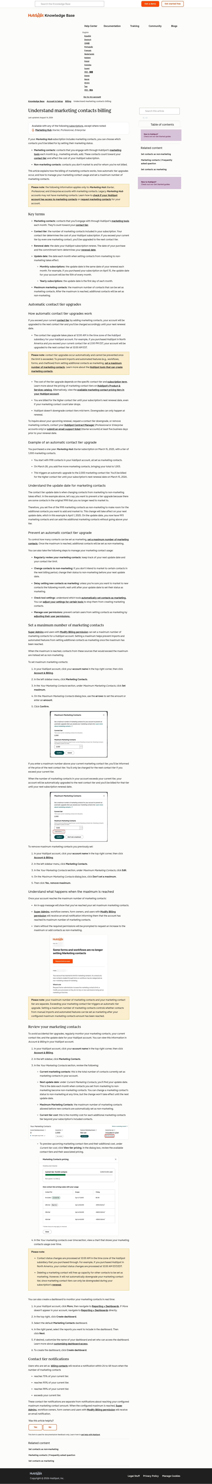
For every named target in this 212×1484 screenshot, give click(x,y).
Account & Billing (43, 673)
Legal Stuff (134, 1476)
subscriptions (76, 126)
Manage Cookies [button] (171, 1476)
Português (88, 47)
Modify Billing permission (74, 632)
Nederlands (89, 54)
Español (87, 36)
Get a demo (150, 4)
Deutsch (87, 40)
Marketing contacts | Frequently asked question (52, 1455)
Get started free (173, 4)
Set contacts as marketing (41, 1461)
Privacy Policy (151, 1476)
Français (87, 51)
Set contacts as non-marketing (43, 1449)
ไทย (85, 87)
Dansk (87, 76)
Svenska (87, 65)
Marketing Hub (43, 130)
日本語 (87, 43)
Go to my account (92, 97)
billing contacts (59, 1366)
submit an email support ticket (64, 429)
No (50, 1427)
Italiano (87, 58)
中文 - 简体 (88, 90)
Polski (86, 61)
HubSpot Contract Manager (79, 425)
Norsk (86, 79)
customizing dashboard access (71, 1343)
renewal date (88, 250)
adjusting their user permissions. (52, 616)
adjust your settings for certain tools (63, 601)
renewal (56, 1284)
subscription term (117, 381)
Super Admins (36, 632)
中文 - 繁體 (88, 72)
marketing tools (120, 221)
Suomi (86, 69)
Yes (35, 1427)
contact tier (40, 158)
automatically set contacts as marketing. (103, 597)
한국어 (87, 83)
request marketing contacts (96, 199)
